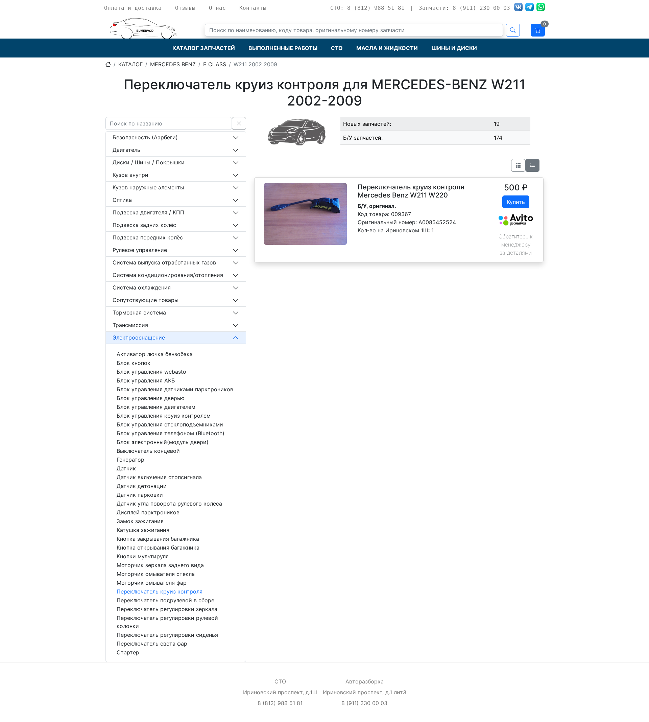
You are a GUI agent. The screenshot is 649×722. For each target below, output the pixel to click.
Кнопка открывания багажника (158, 547)
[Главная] (108, 64)
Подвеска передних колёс (148, 237)
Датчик (126, 468)
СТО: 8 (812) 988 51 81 (367, 8)
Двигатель (126, 149)
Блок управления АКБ (146, 380)
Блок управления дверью (151, 398)
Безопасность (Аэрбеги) (145, 137)
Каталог (130, 64)
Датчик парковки (140, 494)
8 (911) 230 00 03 (364, 703)
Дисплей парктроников (148, 512)
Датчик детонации (142, 486)
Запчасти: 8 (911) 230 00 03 (464, 8)
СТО (337, 48)
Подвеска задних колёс (144, 225)
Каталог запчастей (203, 48)
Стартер (128, 652)
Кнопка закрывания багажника (158, 538)
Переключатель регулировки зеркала (167, 609)
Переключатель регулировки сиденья (167, 634)
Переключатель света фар (152, 643)
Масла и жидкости (387, 48)
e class (214, 64)
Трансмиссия (130, 325)
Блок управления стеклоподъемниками (170, 424)
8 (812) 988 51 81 (280, 703)
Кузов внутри (130, 174)
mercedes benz (173, 64)
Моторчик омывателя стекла (156, 573)
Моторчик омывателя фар (152, 582)
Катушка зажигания (143, 530)
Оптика (122, 199)
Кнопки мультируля (143, 556)
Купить (516, 202)
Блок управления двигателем (156, 406)
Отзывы (185, 8)
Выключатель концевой (148, 450)
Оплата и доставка (133, 8)
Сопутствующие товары (145, 300)
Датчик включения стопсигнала (159, 477)
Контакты (252, 8)
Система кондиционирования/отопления (168, 275)
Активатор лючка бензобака (155, 354)
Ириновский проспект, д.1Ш (280, 692)
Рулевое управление (140, 250)
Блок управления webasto (151, 371)
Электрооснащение (139, 337)
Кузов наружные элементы (148, 187)
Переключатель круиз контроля (159, 591)
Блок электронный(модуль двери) (163, 442)
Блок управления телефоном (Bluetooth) (170, 433)
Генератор (130, 459)
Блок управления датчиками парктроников (175, 389)
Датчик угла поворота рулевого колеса (169, 503)
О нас (217, 8)
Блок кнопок (133, 362)
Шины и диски (454, 48)
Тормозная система (139, 312)
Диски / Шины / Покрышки (149, 162)
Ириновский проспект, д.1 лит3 (364, 692)
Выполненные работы (282, 48)
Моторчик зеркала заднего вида (160, 565)
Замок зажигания (140, 521)
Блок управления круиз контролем (164, 415)
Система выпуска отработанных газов (164, 262)
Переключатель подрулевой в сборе (165, 600)
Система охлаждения (142, 287)
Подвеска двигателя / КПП (148, 212)
